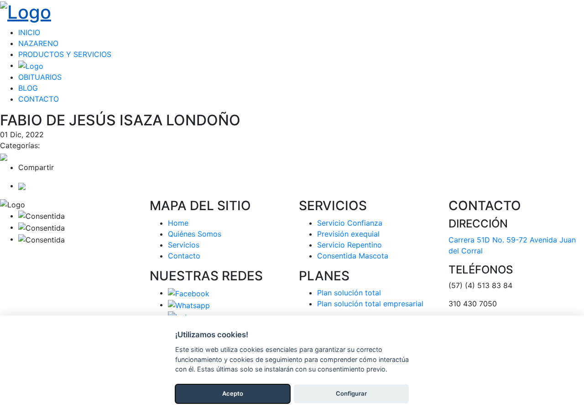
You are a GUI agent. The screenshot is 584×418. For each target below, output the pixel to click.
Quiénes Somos (194, 233)
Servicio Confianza (349, 222)
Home (178, 222)
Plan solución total (349, 292)
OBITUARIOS (40, 77)
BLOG (28, 88)
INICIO (29, 32)
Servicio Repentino (349, 244)
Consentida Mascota (352, 255)
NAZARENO (38, 43)
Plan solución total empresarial (370, 303)
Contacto (184, 255)
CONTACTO (38, 98)
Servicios (183, 244)
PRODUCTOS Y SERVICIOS (64, 54)
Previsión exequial (348, 233)
